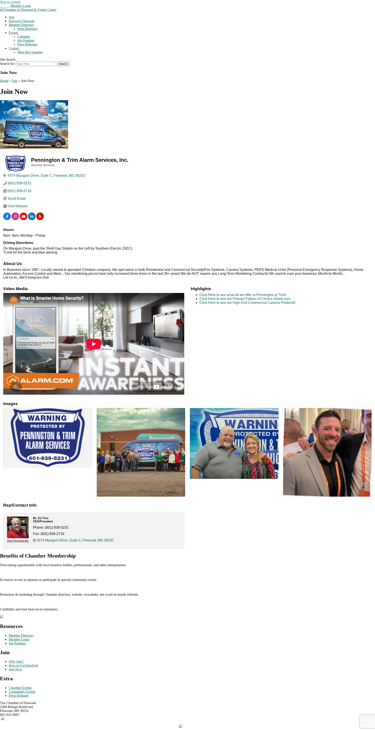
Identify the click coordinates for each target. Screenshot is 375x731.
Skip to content (10, 2)
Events (13, 32)
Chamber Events (20, 688)
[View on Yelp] (40, 219)
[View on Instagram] (15, 219)
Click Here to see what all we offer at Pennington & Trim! (242, 295)
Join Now (15, 669)
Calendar (23, 36)
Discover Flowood (21, 21)
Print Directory (27, 29)
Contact (14, 48)
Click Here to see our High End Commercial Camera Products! (247, 302)
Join (11, 17)
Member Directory (21, 25)
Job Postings (26, 40)
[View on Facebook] (7, 219)
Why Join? (16, 661)
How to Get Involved (23, 665)
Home (4, 81)
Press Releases (27, 44)
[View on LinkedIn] (32, 219)
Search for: (7, 63)
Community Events (22, 691)
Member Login (20, 6)
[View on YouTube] (23, 219)
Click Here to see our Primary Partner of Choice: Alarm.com (244, 299)
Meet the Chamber (30, 52)
